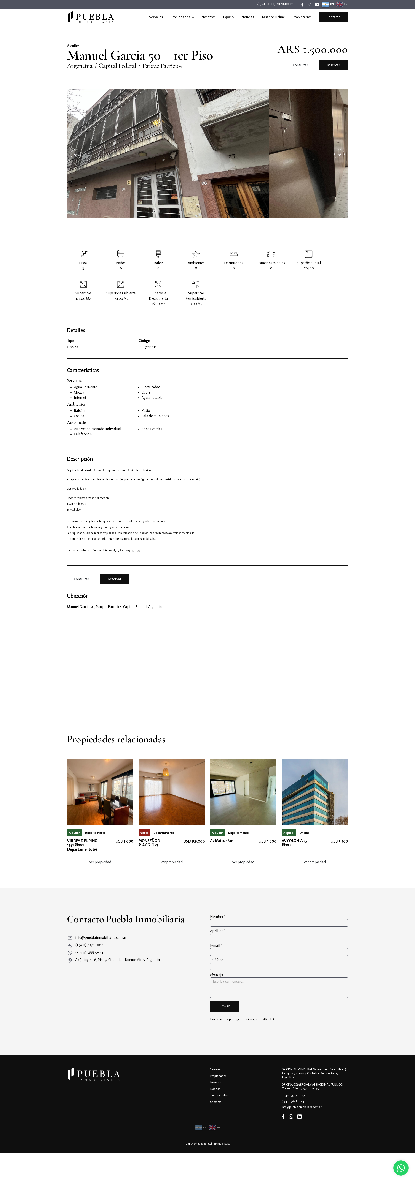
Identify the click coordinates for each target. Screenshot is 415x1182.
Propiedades (180, 17)
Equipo (228, 17)
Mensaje (216, 975)
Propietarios (301, 17)
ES (332, 4)
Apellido (218, 931)
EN (346, 4)
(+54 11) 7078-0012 (277, 4)
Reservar (333, 65)
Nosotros (208, 17)
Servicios (156, 17)
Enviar (225, 1006)
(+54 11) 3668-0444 (89, 953)
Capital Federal (117, 65)
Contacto (333, 17)
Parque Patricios (162, 65)
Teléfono (217, 960)
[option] (207, 153)
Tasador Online (273, 17)
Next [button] (339, 154)
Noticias (247, 17)
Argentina (80, 65)
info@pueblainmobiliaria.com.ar (100, 938)
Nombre (217, 916)
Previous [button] (75, 154)
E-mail (216, 946)
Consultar (300, 65)
